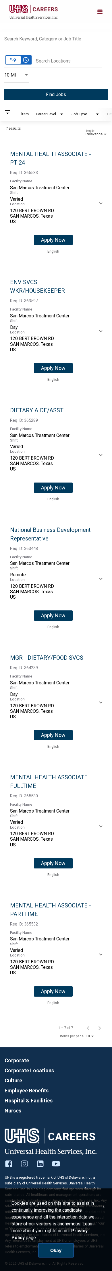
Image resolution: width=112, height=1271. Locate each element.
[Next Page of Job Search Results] (99, 1028)
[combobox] (53, 38)
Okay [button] (56, 1250)
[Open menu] (100, 11)
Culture (13, 1080)
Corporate (17, 1060)
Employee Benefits (27, 1091)
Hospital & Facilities (29, 1101)
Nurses (13, 1111)
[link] (56, 202)
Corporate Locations (29, 1070)
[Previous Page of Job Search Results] (88, 1028)
